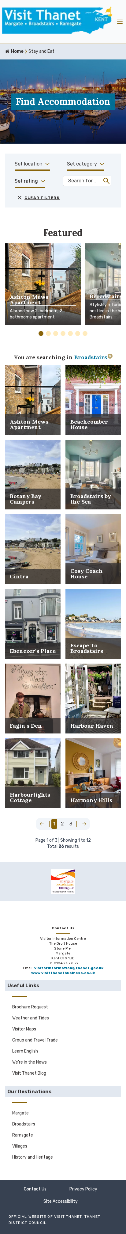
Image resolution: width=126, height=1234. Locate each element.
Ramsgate (22, 1135)
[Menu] (120, 21)
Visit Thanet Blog (29, 1073)
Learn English (25, 1051)
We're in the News (29, 1062)
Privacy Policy (83, 1189)
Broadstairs (23, 1124)
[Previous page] (42, 824)
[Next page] (84, 824)
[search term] (106, 181)
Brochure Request (30, 1007)
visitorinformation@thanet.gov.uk (68, 968)
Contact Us (35, 1189)
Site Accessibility (60, 1201)
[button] (41, 333)
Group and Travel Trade (35, 1040)
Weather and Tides (30, 1018)
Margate (20, 1113)
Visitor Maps (24, 1029)
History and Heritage (32, 1157)
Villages (19, 1146)
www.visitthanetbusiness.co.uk (63, 973)
